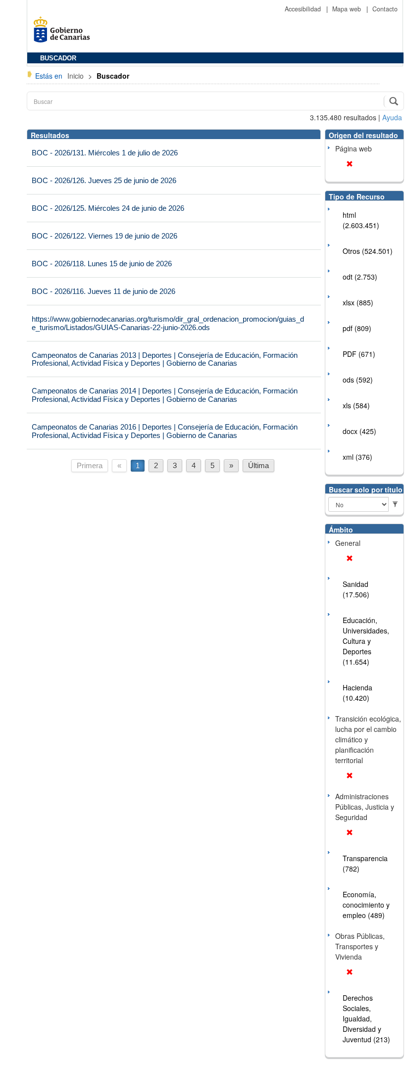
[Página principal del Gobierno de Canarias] (64, 32)
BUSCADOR (58, 58)
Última (258, 465)
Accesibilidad (304, 8)
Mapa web (347, 8)
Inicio (76, 76)
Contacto (385, 8)
